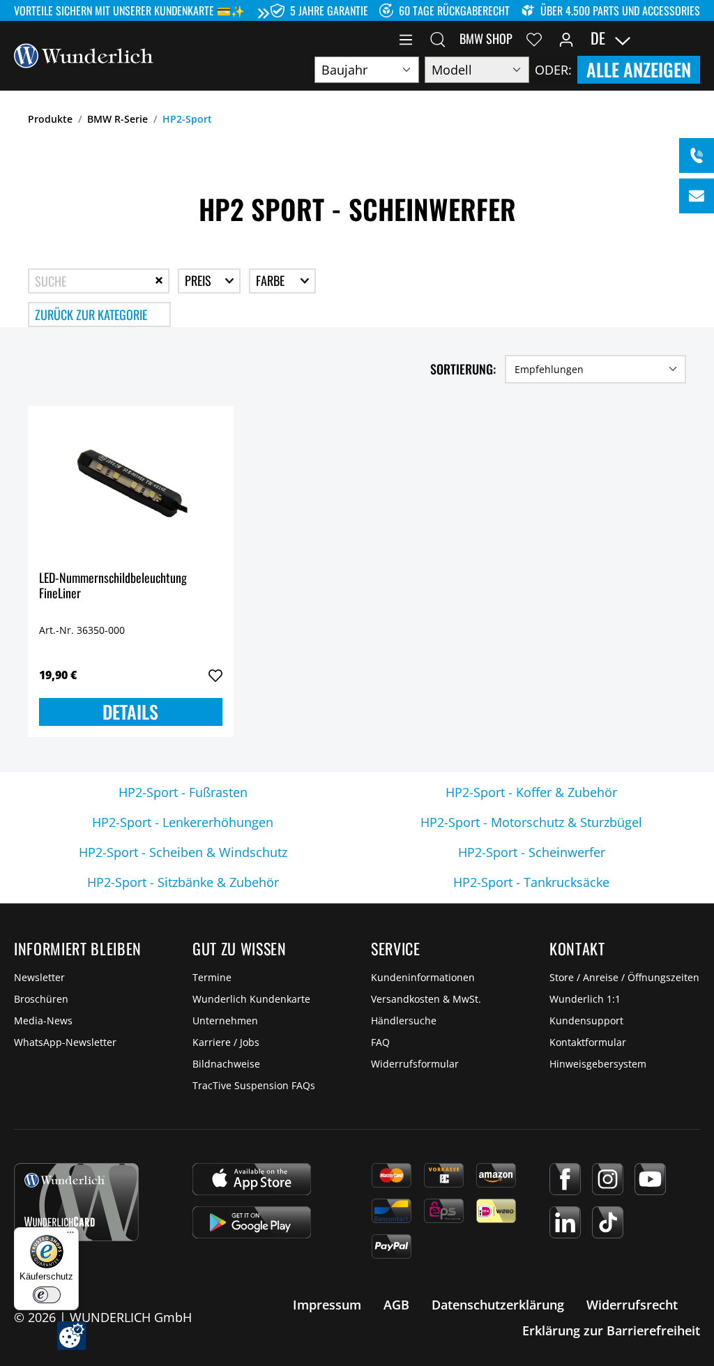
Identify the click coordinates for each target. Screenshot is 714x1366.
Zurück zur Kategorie (91, 314)
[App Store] (251, 1179)
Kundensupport (586, 1020)
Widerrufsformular (415, 1063)
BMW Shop (485, 38)
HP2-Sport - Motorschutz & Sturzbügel (531, 822)
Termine (211, 977)
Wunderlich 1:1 (585, 998)
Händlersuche (403, 1020)
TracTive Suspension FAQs (253, 1085)
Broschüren (41, 998)
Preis (199, 280)
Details (130, 711)
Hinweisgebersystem (597, 1063)
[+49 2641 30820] (696, 155)
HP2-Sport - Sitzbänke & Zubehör (183, 882)
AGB (396, 1304)
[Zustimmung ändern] (71, 1335)
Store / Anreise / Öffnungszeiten (624, 977)
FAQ (380, 1042)
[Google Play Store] (251, 1222)
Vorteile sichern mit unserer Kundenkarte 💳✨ (129, 10)
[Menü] (406, 38)
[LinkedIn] (565, 1222)
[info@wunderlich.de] (696, 196)
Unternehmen (225, 1020)
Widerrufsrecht (632, 1304)
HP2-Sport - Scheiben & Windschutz (183, 852)
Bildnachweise (226, 1063)
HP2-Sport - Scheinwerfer (531, 852)
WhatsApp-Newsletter (65, 1042)
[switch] (47, 1295)
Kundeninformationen (423, 977)
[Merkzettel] (534, 38)
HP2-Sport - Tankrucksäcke (531, 882)
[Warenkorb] (691, 38)
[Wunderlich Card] (76, 1202)
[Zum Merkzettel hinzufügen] (215, 676)
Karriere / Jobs (225, 1042)
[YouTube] (650, 1179)
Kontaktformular (587, 1042)
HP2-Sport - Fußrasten (183, 792)
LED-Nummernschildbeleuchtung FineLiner (113, 586)
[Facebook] (565, 1179)
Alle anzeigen (638, 69)
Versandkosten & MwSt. (426, 998)
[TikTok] (607, 1222)
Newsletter (39, 977)
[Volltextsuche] (438, 38)
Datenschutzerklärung (498, 1304)
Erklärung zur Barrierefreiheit (611, 1330)
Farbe (271, 280)
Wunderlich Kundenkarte (251, 998)
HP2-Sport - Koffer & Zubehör (531, 792)
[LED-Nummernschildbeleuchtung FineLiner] (130, 486)
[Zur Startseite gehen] (83, 54)
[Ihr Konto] (566, 38)
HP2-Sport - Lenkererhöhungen (182, 822)
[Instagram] (607, 1179)
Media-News (43, 1020)
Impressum (327, 1304)
